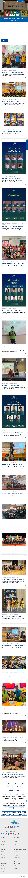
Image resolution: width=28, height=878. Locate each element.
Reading (16, 807)
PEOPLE (2, 844)
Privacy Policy (19, 875)
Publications (19, 18)
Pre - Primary (17, 851)
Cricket (16, 794)
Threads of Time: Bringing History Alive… (12, 737)
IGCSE (15, 858)
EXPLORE (15, 841)
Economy (8, 796)
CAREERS (15, 865)
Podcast (12, 20)
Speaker (24, 812)
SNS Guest (14, 812)
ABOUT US (3, 841)
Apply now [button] (20, 1)
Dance (3, 796)
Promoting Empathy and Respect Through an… (13, 645)
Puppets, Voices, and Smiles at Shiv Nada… (12, 464)
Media (22, 18)
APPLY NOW (3, 857)
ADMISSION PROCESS (5, 855)
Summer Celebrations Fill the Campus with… (13, 263)
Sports (3, 814)
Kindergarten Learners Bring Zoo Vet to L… (13, 385)
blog (2, 18)
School (5, 810)
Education (14, 796)
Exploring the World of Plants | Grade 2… (12, 72)
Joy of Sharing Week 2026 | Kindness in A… (12, 131)
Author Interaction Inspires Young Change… (13, 672)
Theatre (8, 814)
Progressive (10, 807)
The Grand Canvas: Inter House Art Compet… (13, 523)
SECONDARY (16, 855)
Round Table (15, 20)
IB (16, 798)
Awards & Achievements (12, 18)
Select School (3, 29)
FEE (1, 854)
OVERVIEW (3, 840)
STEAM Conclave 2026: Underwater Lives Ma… (13, 579)
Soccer (19, 812)
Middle (15, 854)
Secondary (22, 810)
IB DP (15, 861)
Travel (12, 814)
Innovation (21, 798)
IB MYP (15, 860)
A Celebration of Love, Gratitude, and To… (12, 774)
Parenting (22, 803)
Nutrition (6, 803)
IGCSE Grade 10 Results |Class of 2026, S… (12, 310)
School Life (10, 810)
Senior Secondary (6, 812)
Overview (3, 865)
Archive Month (4, 24)
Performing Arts (7, 805)
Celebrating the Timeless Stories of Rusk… (13, 348)
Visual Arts (18, 814)
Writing (14, 816)
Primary (4, 807)
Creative (11, 794)
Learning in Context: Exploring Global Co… (13, 710)
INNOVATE (16, 843)
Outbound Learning (14, 803)
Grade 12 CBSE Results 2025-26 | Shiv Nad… (12, 432)
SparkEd (25, 18)
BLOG (15, 867)
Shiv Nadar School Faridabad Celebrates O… (13, 226)
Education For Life (22, 796)
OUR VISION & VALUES (5, 843)
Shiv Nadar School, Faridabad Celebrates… (13, 178)
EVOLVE (15, 844)
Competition (5, 794)
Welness (24, 814)
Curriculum (22, 794)
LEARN (15, 840)
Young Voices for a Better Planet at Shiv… (12, 493)
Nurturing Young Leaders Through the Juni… (13, 550)
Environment (7, 798)
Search (2, 35)
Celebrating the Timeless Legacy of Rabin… (13, 616)
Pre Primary (21, 805)
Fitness (13, 798)
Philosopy (15, 805)
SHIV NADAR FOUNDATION (6, 845)
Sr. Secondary (17, 857)
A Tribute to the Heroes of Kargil (10, 101)
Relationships (22, 807)
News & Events (6, 18)
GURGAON (3, 868)
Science (16, 810)
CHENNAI (2, 871)
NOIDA (2, 867)
